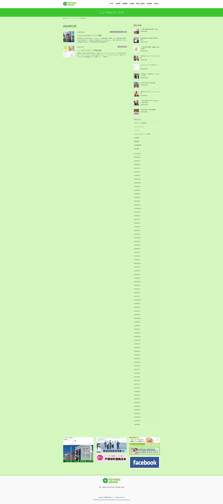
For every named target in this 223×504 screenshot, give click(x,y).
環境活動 (136, 141)
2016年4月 (137, 402)
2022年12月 (137, 263)
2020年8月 (137, 303)
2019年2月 (137, 333)
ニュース (136, 130)
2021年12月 (137, 281)
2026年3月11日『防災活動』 (148, 83)
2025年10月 (137, 183)
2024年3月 (137, 226)
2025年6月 (137, 194)
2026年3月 (137, 172)
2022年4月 (137, 270)
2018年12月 (137, 336)
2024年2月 (137, 230)
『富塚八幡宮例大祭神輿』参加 (149, 29)
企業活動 (136, 137)
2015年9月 (137, 420)
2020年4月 (137, 311)
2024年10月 (137, 208)
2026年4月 (137, 168)
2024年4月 (137, 223)
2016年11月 (137, 384)
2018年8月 (137, 344)
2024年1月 (137, 234)
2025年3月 (137, 201)
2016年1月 (137, 413)
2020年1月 (137, 314)
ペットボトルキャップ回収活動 (89, 50)
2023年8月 (137, 248)
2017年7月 (137, 369)
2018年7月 (137, 347)
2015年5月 (137, 424)
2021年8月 (137, 285)
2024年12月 (137, 205)
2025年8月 (137, 190)
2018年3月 (137, 355)
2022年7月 (137, 267)
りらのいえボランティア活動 (118, 32)
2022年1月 (137, 278)
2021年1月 (137, 296)
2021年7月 (137, 289)
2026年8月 (137, 157)
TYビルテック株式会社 (140, 123)
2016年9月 (137, 388)
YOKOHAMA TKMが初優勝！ (148, 109)
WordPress (101, 499)
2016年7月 (137, 395)
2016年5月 (137, 399)
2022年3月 (137, 274)
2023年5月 (137, 256)
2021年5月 (137, 292)
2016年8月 (137, 391)
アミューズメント (139, 126)
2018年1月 (137, 358)
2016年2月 (137, 410)
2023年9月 (137, 245)
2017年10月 (137, 362)
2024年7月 (137, 219)
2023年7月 (137, 252)
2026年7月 (137, 161)
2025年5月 (137, 197)
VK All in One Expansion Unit (123, 499)
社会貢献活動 (122, 46)
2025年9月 (137, 186)
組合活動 (136, 148)
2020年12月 (137, 300)
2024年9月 (137, 212)
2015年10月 (137, 417)
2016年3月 (137, 406)
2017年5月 (137, 373)
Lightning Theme (111, 499)
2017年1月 (137, 380)
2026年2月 (137, 175)
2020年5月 (137, 307)
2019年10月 (137, 318)
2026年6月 (137, 164)
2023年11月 (137, 241)
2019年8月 (137, 325)
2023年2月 (137, 259)
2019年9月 (137, 322)
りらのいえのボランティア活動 (89, 35)
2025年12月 (137, 179)
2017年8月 (137, 366)
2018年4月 (137, 351)
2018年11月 (137, 340)
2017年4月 (137, 377)
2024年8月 (137, 215)
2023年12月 (137, 237)
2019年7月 (137, 329)
